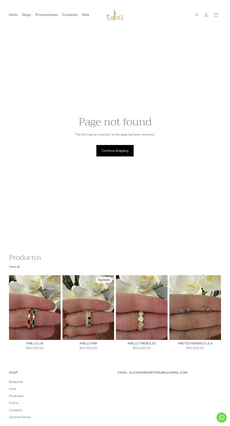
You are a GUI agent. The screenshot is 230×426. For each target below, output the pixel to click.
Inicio (12, 389)
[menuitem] (85, 15)
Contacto (15, 410)
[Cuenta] (206, 15)
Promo (13, 403)
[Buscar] (197, 15)
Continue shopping (115, 151)
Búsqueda (16, 382)
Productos (16, 396)
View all (14, 267)
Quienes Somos (20, 417)
